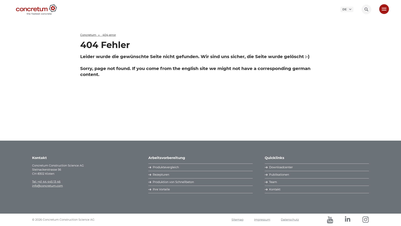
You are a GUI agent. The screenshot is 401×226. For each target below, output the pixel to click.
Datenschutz (290, 219)
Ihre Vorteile (161, 189)
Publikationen (279, 174)
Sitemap (237, 219)
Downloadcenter (281, 167)
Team (273, 182)
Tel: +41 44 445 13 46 (46, 181)
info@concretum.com (47, 186)
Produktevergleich (166, 167)
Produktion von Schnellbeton (173, 182)
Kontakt (274, 189)
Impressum (262, 219)
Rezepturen (161, 174)
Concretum (88, 35)
